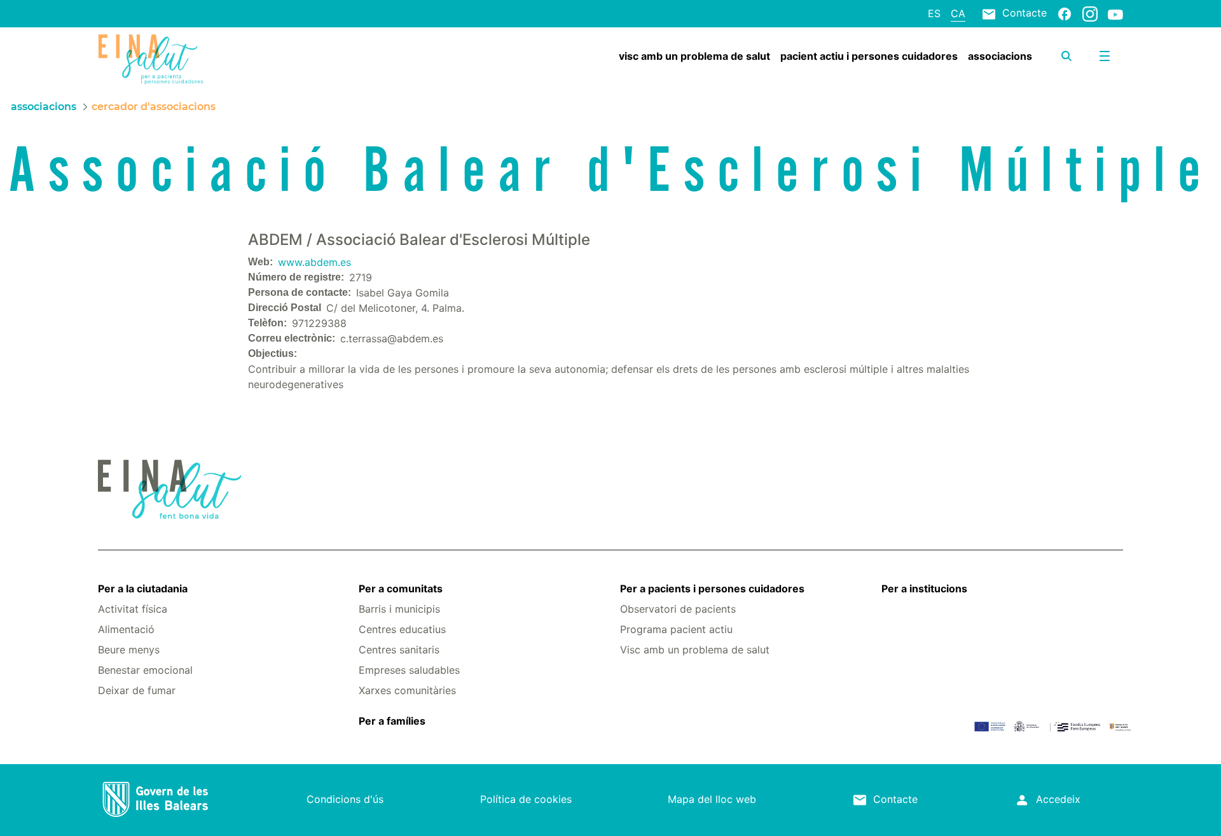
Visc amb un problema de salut (694, 649)
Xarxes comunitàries (407, 690)
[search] (1066, 56)
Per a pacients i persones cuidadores (712, 588)
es (934, 13)
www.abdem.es (314, 262)
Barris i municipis (399, 609)
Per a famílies (392, 720)
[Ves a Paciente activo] (183, 59)
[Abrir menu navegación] (1105, 56)
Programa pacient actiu (676, 629)
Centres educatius (402, 629)
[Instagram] (1090, 13)
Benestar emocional (145, 670)
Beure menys (129, 649)
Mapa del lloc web (712, 799)
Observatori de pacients (678, 609)
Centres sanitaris (399, 649)
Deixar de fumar (137, 690)
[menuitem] (694, 56)
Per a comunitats (401, 588)
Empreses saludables (409, 670)
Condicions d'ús (345, 799)
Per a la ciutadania (143, 588)
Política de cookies (526, 799)
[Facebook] (1064, 13)
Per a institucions (924, 588)
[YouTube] (1115, 14)
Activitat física (132, 609)
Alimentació (126, 629)
